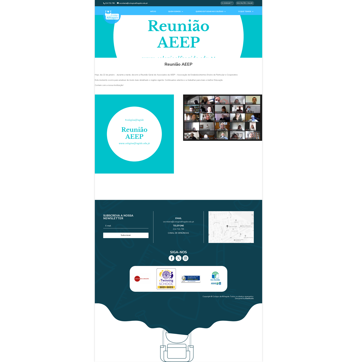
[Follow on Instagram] (185, 258)
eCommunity (227, 3)
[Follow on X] (178, 258)
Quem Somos (174, 11)
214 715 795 (178, 229)
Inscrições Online (245, 3)
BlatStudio (249, 298)
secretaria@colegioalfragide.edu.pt (178, 221)
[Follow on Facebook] (171, 258)
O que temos (244, 11)
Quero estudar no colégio (209, 11)
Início (153, 11)
